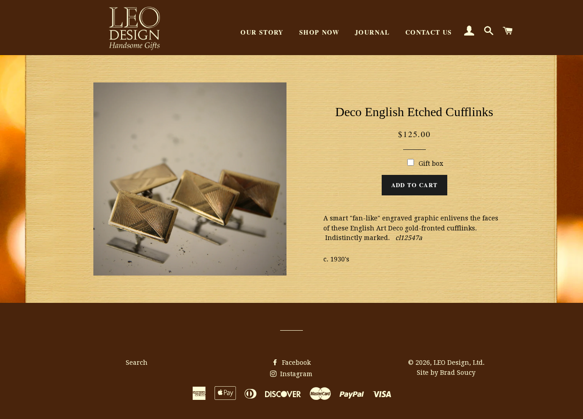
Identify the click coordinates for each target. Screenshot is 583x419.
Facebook (295, 362)
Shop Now (319, 32)
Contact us (428, 32)
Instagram (295, 374)
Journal (372, 32)
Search (137, 362)
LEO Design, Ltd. (459, 362)
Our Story (262, 32)
